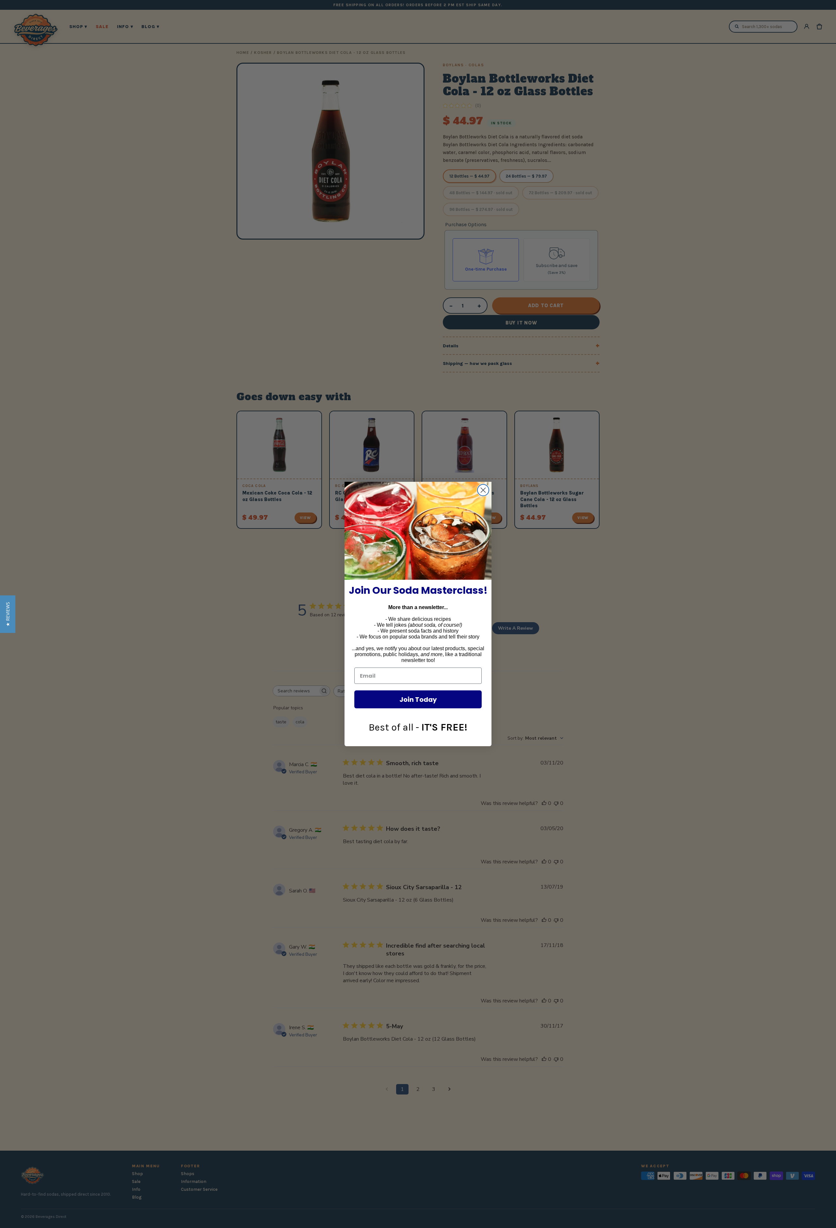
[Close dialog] (483, 490)
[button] (7, 614)
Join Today (418, 699)
